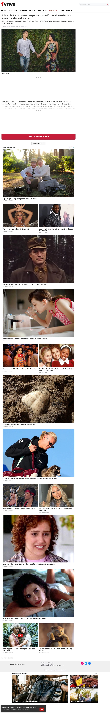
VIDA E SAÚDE (23, 10)
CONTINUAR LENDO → (38, 137)
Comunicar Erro (37, 143)
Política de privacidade (20, 664)
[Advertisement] (38, 88)
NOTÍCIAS (3, 10)
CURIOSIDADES (53, 10)
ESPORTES (32, 10)
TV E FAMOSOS (13, 10)
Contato (12, 664)
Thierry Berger (24, 26)
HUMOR (62, 10)
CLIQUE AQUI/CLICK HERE (58, 665)
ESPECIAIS (69, 10)
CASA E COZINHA (42, 10)
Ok (42, 709)
